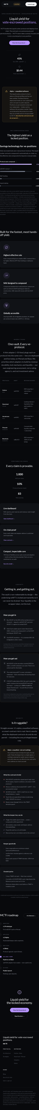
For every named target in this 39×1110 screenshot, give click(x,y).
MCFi (6, 4)
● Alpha (16, 4)
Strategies (6, 1056)
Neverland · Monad (19, 1056)
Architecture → (31, 915)
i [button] (16, 161)
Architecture (7, 1053)
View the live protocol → (19, 43)
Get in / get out (7, 1080)
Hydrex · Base (18, 1053)
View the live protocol (19, 1010)
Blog (4, 1074)
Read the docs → (19, 1016)
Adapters (16, 1060)
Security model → (9, 564)
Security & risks (7, 1077)
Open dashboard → (9, 518)
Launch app (31, 4)
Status (16, 1063)
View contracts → (9, 540)
